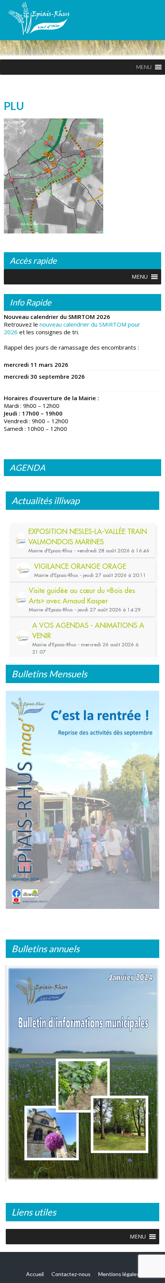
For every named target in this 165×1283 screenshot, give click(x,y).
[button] (144, 67)
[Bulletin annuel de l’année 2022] (82, 1071)
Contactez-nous (71, 1268)
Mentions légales (118, 1268)
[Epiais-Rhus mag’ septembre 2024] (82, 800)
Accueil (35, 1268)
